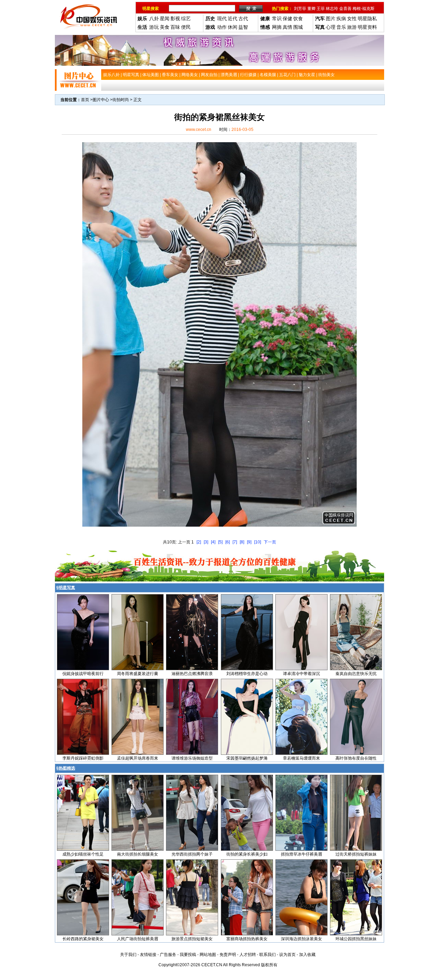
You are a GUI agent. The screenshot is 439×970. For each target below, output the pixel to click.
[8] (242, 542)
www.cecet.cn (198, 129)
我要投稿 (188, 954)
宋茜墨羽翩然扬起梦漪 (247, 758)
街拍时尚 (120, 99)
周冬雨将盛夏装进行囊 (137, 673)
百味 (175, 27)
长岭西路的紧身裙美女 (83, 938)
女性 (352, 18)
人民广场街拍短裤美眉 (137, 938)
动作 (222, 27)
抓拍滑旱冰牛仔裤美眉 (301, 854)
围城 (298, 27)
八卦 (154, 18)
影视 (175, 18)
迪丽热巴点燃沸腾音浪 (192, 673)
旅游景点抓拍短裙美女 (192, 938)
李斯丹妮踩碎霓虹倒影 (83, 758)
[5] (220, 542)
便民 (186, 27)
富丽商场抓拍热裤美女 (247, 938)
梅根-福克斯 (364, 8)
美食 (164, 27)
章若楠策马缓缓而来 (301, 758)
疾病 (341, 18)
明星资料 (367, 27)
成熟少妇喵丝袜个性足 (83, 854)
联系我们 (267, 954)
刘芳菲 (300, 8)
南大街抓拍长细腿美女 (137, 854)
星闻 (164, 18)
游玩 (154, 27)
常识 (277, 18)
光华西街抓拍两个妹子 (192, 854)
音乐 (341, 27)
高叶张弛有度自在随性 (356, 758)
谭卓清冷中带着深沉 (301, 673)
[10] (257, 542)
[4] (213, 542)
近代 (232, 18)
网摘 (277, 27)
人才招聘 (247, 954)
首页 (85, 99)
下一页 (270, 542)
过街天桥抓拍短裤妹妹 (356, 854)
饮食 (298, 18)
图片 (330, 18)
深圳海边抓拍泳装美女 (301, 938)
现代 (222, 18)
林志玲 (332, 8)
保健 (287, 18)
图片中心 (101, 99)
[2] (199, 542)
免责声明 (228, 954)
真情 (287, 27)
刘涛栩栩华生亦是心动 (247, 673)
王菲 (321, 8)
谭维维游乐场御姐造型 (192, 758)
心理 (330, 27)
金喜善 (345, 8)
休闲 (232, 27)
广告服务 (168, 954)
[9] (249, 542)
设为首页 (287, 954)
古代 (243, 18)
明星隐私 (367, 18)
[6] (227, 542)
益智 (243, 27)
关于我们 (128, 954)
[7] (235, 542)
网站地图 (208, 954)
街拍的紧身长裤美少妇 (247, 854)
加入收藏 (307, 954)
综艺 (186, 18)
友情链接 (148, 954)
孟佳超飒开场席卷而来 (137, 758)
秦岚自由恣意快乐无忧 (356, 673)
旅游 (352, 27)
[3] (206, 542)
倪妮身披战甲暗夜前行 (83, 673)
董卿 (311, 8)
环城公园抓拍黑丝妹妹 (356, 938)
